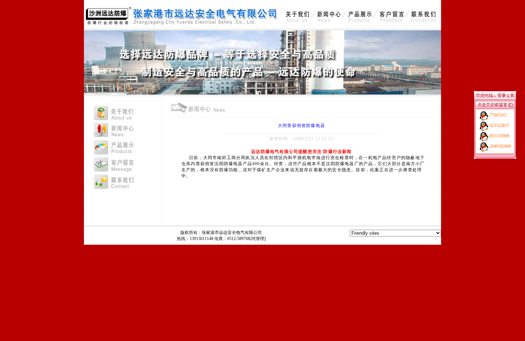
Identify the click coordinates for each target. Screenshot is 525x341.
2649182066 (500, 146)
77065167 (498, 115)
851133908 (499, 135)
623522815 (499, 125)
